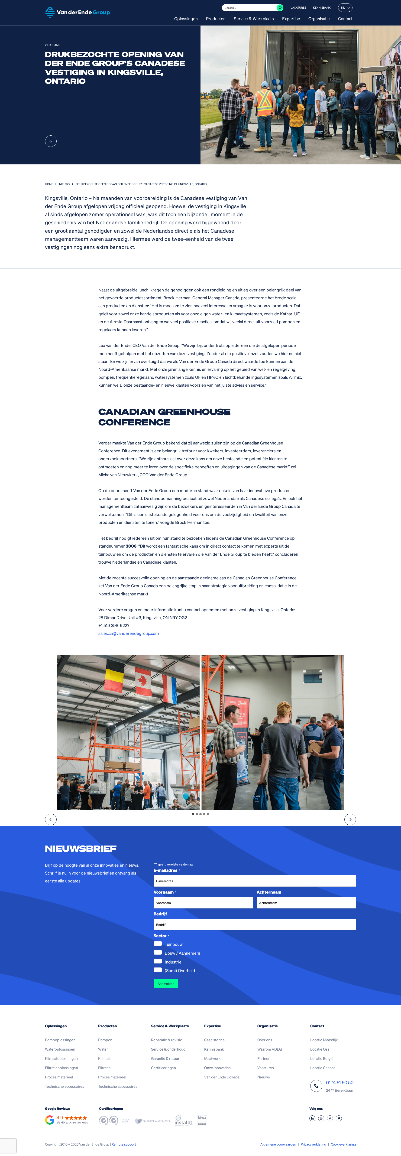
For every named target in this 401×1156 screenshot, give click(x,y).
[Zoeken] (280, 7)
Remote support (124, 1144)
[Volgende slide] (350, 819)
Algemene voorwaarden (278, 1144)
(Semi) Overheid (180, 970)
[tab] (193, 814)
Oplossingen (186, 18)
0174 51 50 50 (339, 1082)
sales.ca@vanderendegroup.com (128, 633)
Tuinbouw (174, 944)
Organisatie (319, 18)
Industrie (173, 961)
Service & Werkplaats (254, 18)
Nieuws (64, 184)
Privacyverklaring (313, 1144)
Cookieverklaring (343, 1144)
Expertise (291, 18)
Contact (345, 18)
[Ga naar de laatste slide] (51, 819)
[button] (66, 1120)
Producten (216, 18)
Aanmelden (166, 983)
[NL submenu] (348, 7)
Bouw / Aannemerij (182, 953)
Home (49, 184)
